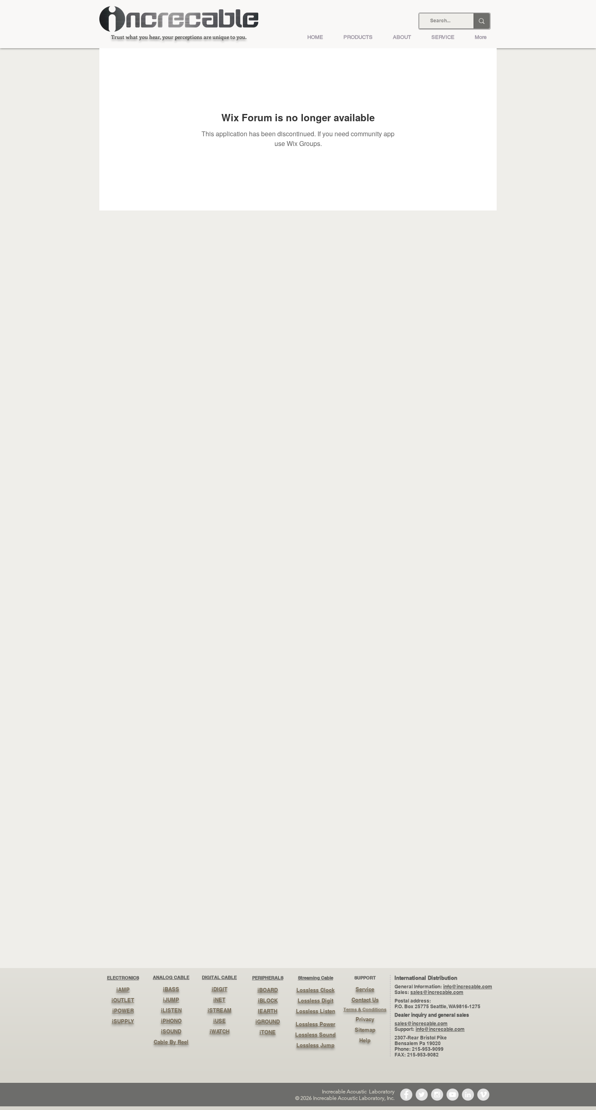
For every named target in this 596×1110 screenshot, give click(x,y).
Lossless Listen (315, 1011)
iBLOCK (268, 1000)
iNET (219, 999)
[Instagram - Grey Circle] (437, 1095)
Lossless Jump (315, 1045)
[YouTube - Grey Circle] (452, 1095)
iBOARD (267, 990)
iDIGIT (219, 989)
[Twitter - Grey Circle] (422, 1095)
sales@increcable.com (436, 992)
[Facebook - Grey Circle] (406, 1095)
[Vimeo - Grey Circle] (483, 1095)
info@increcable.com (467, 986)
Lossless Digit (315, 1000)
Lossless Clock (315, 990)
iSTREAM (220, 1010)
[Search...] (481, 20)
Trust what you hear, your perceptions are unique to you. (179, 36)
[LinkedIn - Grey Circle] (468, 1095)
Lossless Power (315, 1024)
